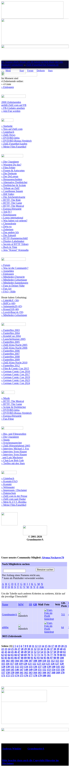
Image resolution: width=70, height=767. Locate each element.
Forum (30, 70)
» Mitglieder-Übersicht (13, 276)
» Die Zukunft (8, 235)
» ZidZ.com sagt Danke (13, 499)
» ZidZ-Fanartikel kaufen (14, 143)
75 (45, 654)
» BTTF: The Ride (11, 200)
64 (62, 627)
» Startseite (7, 126)
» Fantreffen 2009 (10, 359)
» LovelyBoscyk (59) (12, 312)
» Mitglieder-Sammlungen (14, 282)
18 (56, 646)
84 (9, 657)
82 (2, 657)
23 (6, 649)
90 (28, 657)
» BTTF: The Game (11, 203)
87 (19, 657)
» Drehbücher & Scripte (13, 185)
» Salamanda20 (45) (11, 306)
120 (25, 663)
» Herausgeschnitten (11, 179)
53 (38, 652)
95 (45, 657)
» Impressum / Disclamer (14, 490)
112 (53, 660)
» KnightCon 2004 (11, 336)
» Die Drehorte (9, 173)
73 (38, 654)
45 (12, 652)
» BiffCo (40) (8, 303)
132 (17, 666)
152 (44, 669)
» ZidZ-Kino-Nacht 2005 (14, 345)
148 (26, 669)
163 (31, 672)
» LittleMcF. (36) (10, 300)
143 (3, 669)
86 (15, 657)
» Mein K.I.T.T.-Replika (13, 502)
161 (21, 672)
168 (53, 672)
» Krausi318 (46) (10, 309)
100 (62, 657)
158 (8, 672)
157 (3, 672)
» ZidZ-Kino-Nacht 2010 (14, 362)
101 (3, 660)
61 (64, 652)
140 (53, 666)
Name (5, 604)
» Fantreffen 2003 (10, 330)
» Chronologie (8, 223)
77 (51, 654)
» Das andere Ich (10, 232)
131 (12, 666)
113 (57, 660)
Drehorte (41, 70)
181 (49, 675)
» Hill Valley (7, 194)
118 (16, 663)
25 (12, 649)
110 (44, 660)
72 (35, 654)
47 (19, 652)
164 (35, 672)
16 (49, 646)
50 (28, 652)
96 (48, 657)
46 (15, 652)
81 (64, 654)
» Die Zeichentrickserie (13, 197)
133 (21, 666)
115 (3, 663)
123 (39, 663)
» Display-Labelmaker (12, 241)
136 (35, 666)
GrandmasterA (9, 614)
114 (61, 660)
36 (48, 649)
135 (31, 666)
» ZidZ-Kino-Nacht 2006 (14, 347)
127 (57, 663)
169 (58, 672)
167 (49, 672)
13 (39, 646)
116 (7, 663)
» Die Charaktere (10, 161)
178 (35, 675)
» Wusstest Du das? (11, 164)
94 (41, 657)
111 (48, 660)
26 (15, 649)
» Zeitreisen (7, 229)
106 (26, 660)
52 (35, 652)
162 (26, 672)
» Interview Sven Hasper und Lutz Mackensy (14, 456)
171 (3, 675)
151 (40, 669)
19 (59, 646)
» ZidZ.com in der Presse (14, 496)
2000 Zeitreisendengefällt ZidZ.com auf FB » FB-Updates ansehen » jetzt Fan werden (13, 106)
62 (2, 654)
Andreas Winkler (11, 748)
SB (30, 604)
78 (54, 654)
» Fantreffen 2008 (10, 356)
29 (25, 649)
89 (25, 657)
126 (53, 663)
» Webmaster (8, 487)
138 (44, 666)
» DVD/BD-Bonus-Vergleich (16, 140)
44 (9, 652)
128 (62, 663)
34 (41, 649)
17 (52, 646)
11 (33, 646)
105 (21, 660)
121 (30, 663)
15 (46, 646)
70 (28, 654)
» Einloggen (7, 87)
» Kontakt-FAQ (9, 481)
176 (26, 675)
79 (58, 654)
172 (8, 675)
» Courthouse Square (12, 191)
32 (35, 649)
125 (48, 663)
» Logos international (12, 217)
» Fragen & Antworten (13, 170)
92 (35, 657)
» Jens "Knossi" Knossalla (14, 250)
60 (61, 652)
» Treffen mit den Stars (13, 463)
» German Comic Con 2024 (15, 383)
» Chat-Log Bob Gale (12, 460)
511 (63, 614)
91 (32, 657)
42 (2, 652)
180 (44, 675)
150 (35, 669)
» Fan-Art (6, 288)
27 (19, 649)
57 (51, 652)
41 (64, 649)
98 (54, 657)
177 (31, 675)
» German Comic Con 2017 (15, 374)
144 (8, 669)
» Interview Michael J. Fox (15, 448)
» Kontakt (6, 484)
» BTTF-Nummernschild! (14, 238)
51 (32, 652)
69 (25, 654)
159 (12, 672)
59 (58, 652)
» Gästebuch (7, 132)
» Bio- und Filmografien (13, 433)
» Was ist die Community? (14, 268)
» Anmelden (7, 271)
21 (65, 646)
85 (12, 657)
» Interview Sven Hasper (14, 451)
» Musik (5, 398)
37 (51, 649)
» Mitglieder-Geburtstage (14, 279)
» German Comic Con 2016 (15, 371)
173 (12, 675)
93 (38, 657)
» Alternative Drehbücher (14, 182)
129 (3, 666)
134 (26, 666)
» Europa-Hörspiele (11, 208)
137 (40, 666)
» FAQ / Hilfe (8, 291)
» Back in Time (9, 247)
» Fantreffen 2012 (10, 365)
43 (6, 652)
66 (15, 654)
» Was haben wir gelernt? (14, 220)
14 (43, 646)
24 (9, 649)
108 (35, 660)
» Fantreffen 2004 (10, 333)
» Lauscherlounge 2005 (13, 339)
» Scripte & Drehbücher (13, 407)
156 (62, 669)
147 (21, 669)
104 (17, 660)
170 (62, 672)
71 (32, 654)
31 (32, 649)
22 (2, 649)
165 (40, 672)
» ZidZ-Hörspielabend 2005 (15, 445)
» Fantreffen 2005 (10, 342)
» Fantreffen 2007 (10, 353)
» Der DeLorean (9, 176)
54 (41, 652)
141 (58, 666)
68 (22, 654)
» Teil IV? (6, 211)
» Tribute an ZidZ (10, 188)
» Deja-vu (6, 226)
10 (30, 646)
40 (61, 649)
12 (36, 646)
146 (17, 669)
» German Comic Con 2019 (15, 377)
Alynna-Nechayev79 (53, 557)
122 (34, 663)
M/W (21, 604)
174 (17, 675)
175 (21, 675)
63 (6, 654)
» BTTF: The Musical (12, 205)
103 (12, 660)
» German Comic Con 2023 (15, 380)
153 (49, 669)
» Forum (5, 265)
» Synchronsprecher (11, 442)
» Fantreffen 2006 (10, 350)
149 (31, 669)
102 (8, 660)
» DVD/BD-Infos (10, 137)
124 (43, 663)
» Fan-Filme (7, 418)
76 (48, 654)
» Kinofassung (8, 214)
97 (51, 657)
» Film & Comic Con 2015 (15, 368)
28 (22, 649)
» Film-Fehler (8, 167)
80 (61, 654)
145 (12, 669)
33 (38, 649)
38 (54, 649)
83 (6, 657)
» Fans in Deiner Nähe (13, 285)
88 (22, 657)
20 (62, 646)
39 (58, 649)
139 (49, 666)
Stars (50, 70)
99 (58, 657)
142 (62, 666)
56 (48, 652)
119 (21, 663)
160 (17, 672)
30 (28, 649)
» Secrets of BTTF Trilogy (15, 244)
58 (54, 652)
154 (53, 669)
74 (41, 654)
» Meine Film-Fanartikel (13, 146)
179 (40, 675)
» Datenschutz (8, 493)
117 (12, 663)
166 (44, 672)
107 (31, 660)
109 (40, 660)
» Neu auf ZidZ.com (11, 129)
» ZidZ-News (8, 134)
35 (45, 649)
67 (19, 654)
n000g (5, 627)
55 (45, 652)
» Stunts (5, 439)
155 (58, 669)
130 (8, 666)
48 (22, 652)
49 (25, 652)
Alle (41, 587)
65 (12, 654)
